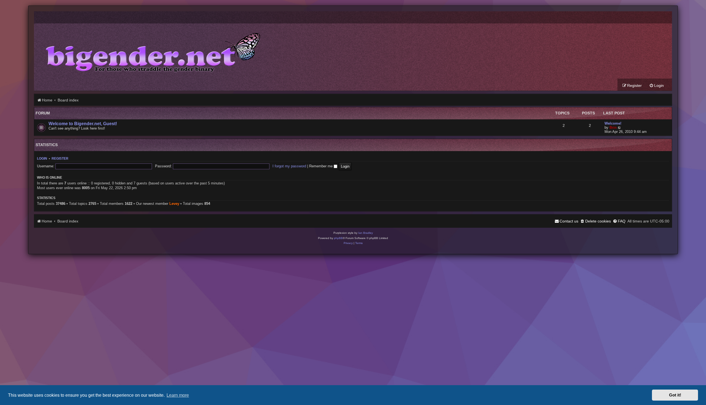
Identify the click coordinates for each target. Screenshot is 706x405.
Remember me (321, 166)
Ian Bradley (365, 232)
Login (42, 158)
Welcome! (613, 123)
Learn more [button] (178, 395)
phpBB (338, 238)
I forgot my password (289, 166)
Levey (174, 204)
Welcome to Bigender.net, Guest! (83, 123)
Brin (613, 127)
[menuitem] (656, 85)
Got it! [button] (675, 395)
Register (60, 158)
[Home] (149, 51)
